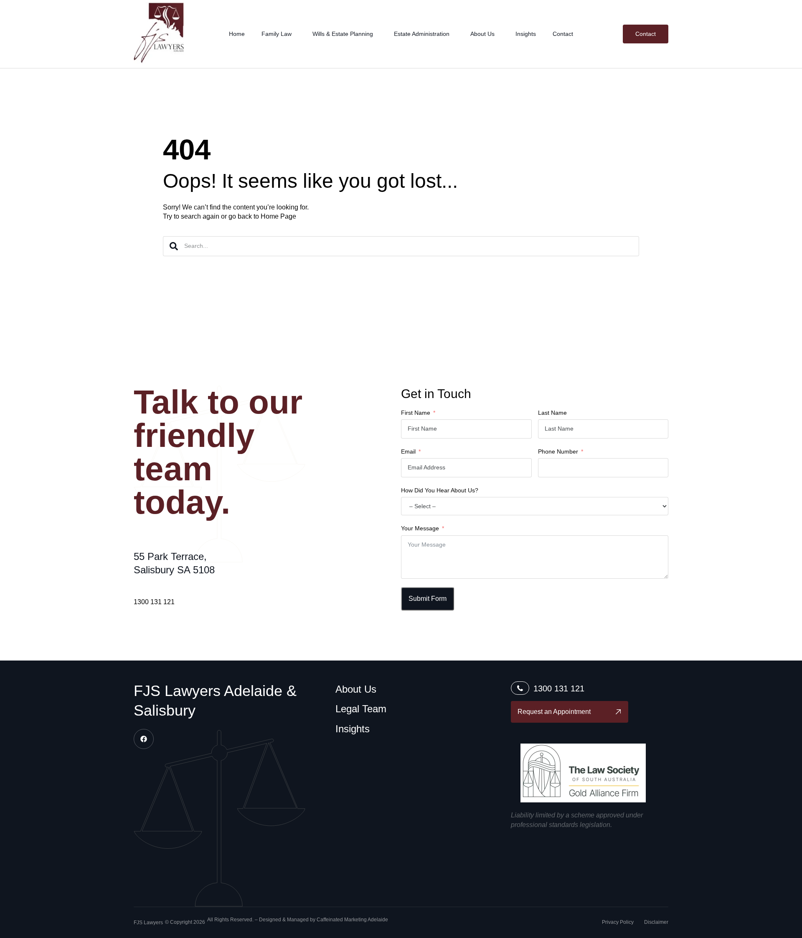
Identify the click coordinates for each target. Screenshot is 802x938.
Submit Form (428, 598)
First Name (415, 412)
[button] (148, 923)
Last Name (552, 412)
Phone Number (558, 451)
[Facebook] (144, 739)
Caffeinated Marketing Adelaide (352, 920)
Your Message (420, 528)
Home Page (278, 216)
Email (408, 451)
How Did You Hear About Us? (439, 490)
